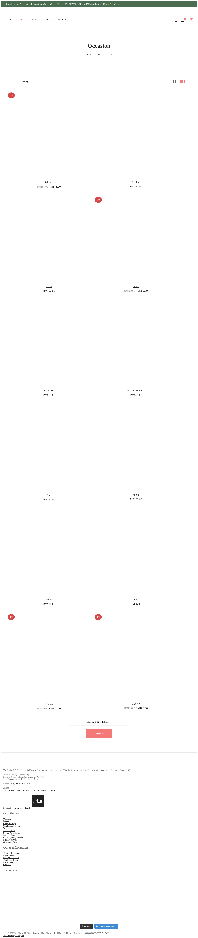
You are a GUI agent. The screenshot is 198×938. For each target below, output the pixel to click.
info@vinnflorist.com (19, 783)
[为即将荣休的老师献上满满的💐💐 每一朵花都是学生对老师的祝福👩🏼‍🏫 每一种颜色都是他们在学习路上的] (123, 887)
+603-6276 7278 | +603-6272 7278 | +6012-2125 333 (30, 790)
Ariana (136, 495)
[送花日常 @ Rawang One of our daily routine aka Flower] (171, 910)
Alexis (49, 286)
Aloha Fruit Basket (136, 390)
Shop (97, 54)
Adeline (136, 182)
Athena (49, 704)
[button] (189, 20)
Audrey (136, 704)
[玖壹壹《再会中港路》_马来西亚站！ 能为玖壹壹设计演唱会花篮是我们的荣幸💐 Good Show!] (26, 910)
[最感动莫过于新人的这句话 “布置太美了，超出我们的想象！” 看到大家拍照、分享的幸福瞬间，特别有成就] (171, 887)
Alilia (136, 286)
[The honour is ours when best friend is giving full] (75, 910)
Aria (49, 495)
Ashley (49, 599)
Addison (49, 182)
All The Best (49, 390)
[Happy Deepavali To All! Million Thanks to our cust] (123, 910)
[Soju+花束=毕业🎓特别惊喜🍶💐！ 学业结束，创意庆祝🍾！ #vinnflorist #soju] (26, 887)
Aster (136, 599)
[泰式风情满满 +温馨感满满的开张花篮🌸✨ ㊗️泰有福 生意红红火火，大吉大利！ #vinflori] (75, 887)
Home (88, 54)
